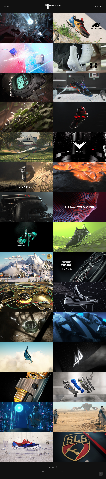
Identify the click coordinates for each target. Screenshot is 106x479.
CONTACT (6, 6)
